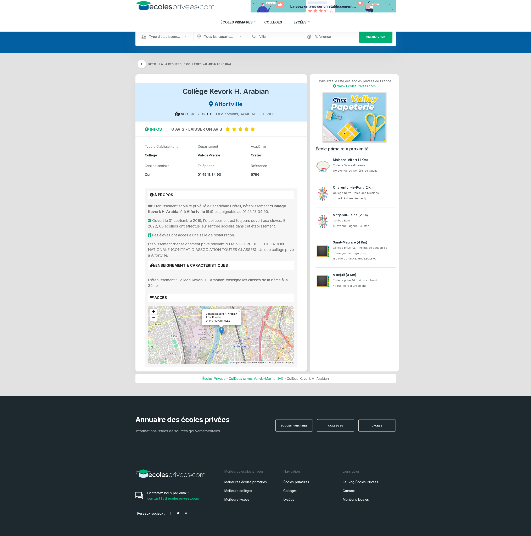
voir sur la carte (196, 113)
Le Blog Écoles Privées (360, 482)
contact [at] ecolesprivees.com (173, 498)
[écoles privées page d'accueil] (170, 479)
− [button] (153, 317)
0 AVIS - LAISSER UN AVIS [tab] (198, 129)
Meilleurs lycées (236, 499)
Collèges (273, 22)
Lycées (300, 22)
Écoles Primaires (236, 22)
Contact (349, 491)
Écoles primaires (296, 482)
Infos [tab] (155, 129)
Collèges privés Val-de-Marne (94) (256, 378)
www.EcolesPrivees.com (356, 86)
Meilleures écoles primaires (245, 482)
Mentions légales (356, 499)
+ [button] (153, 311)
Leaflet (232, 362)
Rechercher (375, 36)
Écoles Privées (213, 378)
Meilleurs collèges (238, 491)
